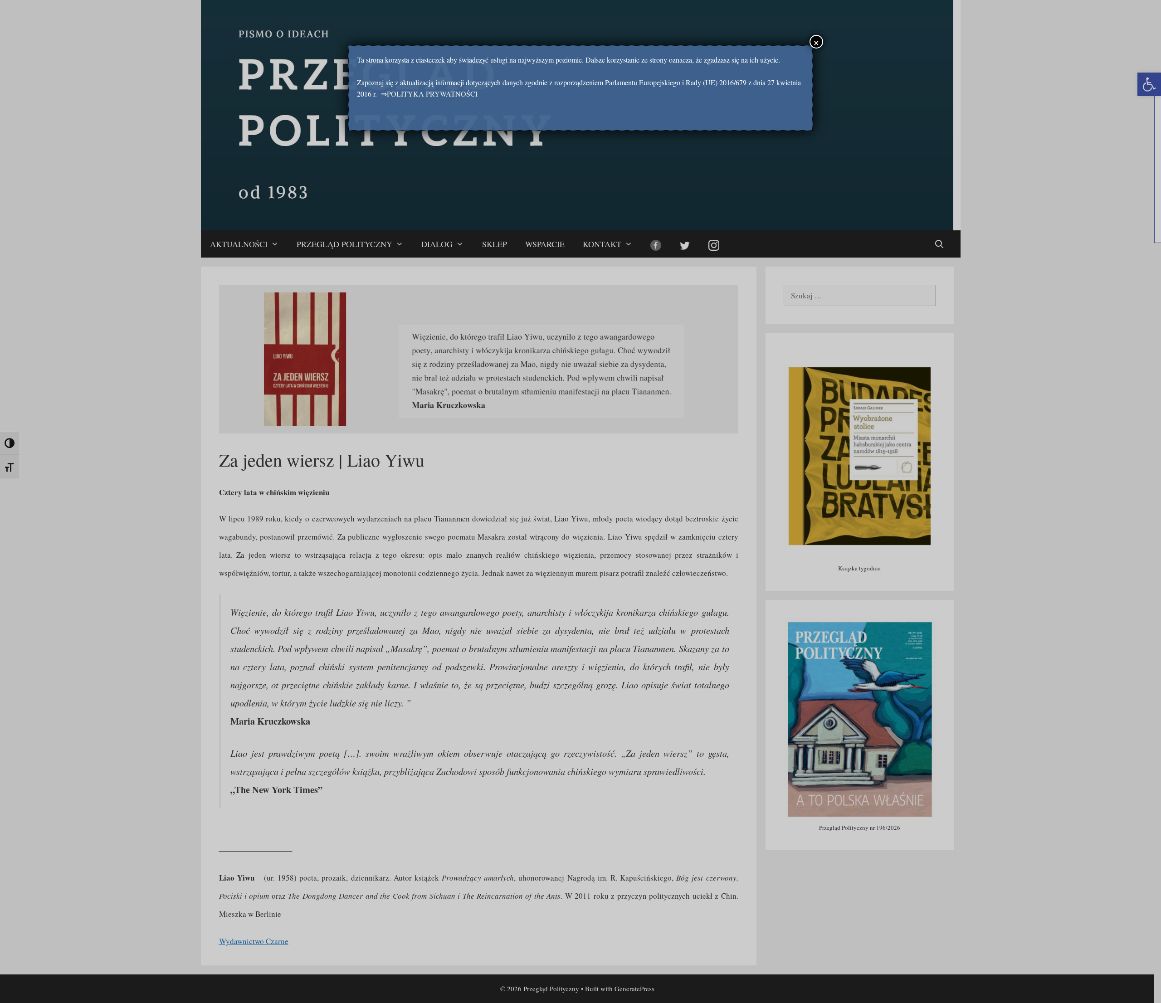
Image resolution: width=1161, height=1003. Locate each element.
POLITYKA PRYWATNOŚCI (432, 93)
